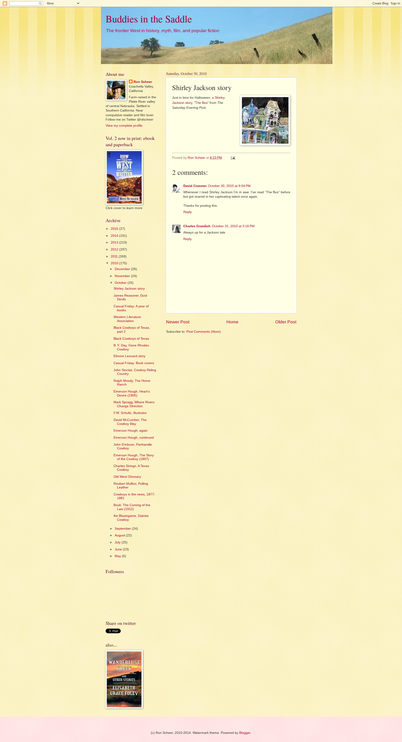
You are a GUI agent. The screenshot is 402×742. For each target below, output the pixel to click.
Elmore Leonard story (129, 356)
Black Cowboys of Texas (131, 338)
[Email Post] (232, 157)
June (119, 549)
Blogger (244, 733)
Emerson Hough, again (130, 430)
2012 (115, 249)
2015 (115, 228)
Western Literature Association (127, 319)
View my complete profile (124, 125)
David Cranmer (195, 186)
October (121, 283)
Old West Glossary (127, 476)
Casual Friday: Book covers (134, 363)
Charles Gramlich (197, 226)
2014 (115, 235)
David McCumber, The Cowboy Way (130, 422)
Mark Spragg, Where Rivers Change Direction (134, 404)
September (123, 528)
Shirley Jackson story (129, 288)
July (118, 542)
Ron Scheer (143, 82)
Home (232, 321)
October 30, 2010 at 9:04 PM (229, 186)
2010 (115, 263)
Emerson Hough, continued (134, 437)
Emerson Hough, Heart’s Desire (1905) (132, 393)
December (123, 269)
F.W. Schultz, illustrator (130, 413)
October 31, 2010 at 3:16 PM (233, 226)
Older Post (285, 321)
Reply (187, 212)
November (123, 276)
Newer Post (177, 321)
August (120, 535)
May (118, 556)
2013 (115, 242)
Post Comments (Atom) (203, 331)
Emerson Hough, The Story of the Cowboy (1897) (134, 457)
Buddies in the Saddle (149, 18)
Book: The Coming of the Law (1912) (132, 507)
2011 (115, 256)
